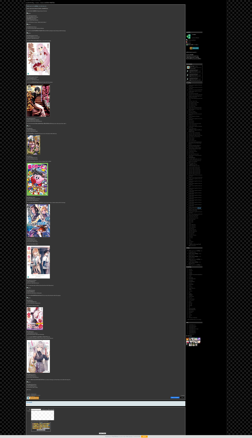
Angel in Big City (192, 288)
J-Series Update (191, 139)
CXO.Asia (190, 286)
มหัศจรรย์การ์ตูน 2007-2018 (194, 165)
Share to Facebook (175, 397)
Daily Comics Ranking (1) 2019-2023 (195, 214)
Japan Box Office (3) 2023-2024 (194, 171)
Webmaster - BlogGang (193, 317)
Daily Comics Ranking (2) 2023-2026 (195, 98)
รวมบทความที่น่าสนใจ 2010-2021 (195, 159)
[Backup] (190, 242)
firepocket (190, 312)
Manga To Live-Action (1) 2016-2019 (195, 177)
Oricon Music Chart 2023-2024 (194, 136)
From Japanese (191, 233)
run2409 (190, 315)
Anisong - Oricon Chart (193, 101)
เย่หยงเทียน (191, 284)
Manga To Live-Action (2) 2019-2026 (195, 89)
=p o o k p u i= (191, 300)
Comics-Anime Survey (193, 124)
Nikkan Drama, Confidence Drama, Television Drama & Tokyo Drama (195, 148)
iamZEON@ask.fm (192, 330)
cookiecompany (192, 299)
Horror (190, 223)
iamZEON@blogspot (192, 326)
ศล (189, 306)
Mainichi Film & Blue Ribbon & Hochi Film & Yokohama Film (194, 146)
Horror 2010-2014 (192, 219)
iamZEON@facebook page (193, 328)
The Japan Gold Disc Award (194, 154)
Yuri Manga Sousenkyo (193, 112)
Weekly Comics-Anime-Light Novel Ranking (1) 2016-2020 (195, 210)
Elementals (191, 277)
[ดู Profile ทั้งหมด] (195, 37)
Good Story (191, 236)
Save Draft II (191, 241)
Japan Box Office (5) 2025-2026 (194, 134)
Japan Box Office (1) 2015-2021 (194, 173)
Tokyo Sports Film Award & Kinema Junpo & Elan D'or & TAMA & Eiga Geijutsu (195, 143)
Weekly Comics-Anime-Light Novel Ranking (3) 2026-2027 (195, 97)
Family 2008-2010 (192, 224)
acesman (190, 271)
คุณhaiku (28, 404)
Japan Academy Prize (192, 140)
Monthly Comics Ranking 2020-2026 (195, 94)
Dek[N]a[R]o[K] (192, 281)
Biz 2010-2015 (191, 228)
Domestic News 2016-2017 (193, 215)
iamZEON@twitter (192, 327)
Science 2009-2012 (192, 227)
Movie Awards (191, 152)
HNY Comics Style (192, 162)
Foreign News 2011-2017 (193, 216)
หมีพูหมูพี (190, 294)
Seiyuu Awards (191, 121)
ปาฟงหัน (190, 273)
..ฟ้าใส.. (190, 289)
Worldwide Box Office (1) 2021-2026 (195, 135)
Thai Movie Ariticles (192, 235)
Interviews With (191, 232)
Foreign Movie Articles (193, 151)
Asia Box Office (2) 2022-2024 (194, 167)
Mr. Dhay (190, 269)
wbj (189, 292)
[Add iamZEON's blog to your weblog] (194, 319)
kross (190, 313)
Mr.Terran (190, 302)
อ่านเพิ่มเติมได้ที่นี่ (136, 436)
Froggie (190, 293)
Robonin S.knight (192, 308)
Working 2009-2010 (192, 229)
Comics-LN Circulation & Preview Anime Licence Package (195, 161)
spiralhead (191, 270)
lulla (190, 316)
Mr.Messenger (191, 296)
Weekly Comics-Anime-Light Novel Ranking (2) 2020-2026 (195, 208)
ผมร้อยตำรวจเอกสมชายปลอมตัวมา (195, 274)
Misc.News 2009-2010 (193, 231)
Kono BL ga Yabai (192, 106)
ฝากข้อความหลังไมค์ (191, 40)
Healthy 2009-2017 (192, 225)
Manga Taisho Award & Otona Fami (195, 107)
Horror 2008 (191, 221)
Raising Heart (191, 311)
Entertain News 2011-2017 (193, 218)
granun (190, 301)
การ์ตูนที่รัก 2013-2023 (193, 164)
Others (190, 240)
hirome (190, 285)
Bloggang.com (191, 334)
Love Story (191, 237)
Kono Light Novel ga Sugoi (194, 102)
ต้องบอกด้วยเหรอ (192, 309)
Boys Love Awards (192, 111)
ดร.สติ (190, 276)
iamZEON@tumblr (192, 331)
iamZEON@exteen (192, 324)
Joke (190, 239)
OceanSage (191, 280)
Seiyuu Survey (191, 122)
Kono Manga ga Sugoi (193, 103)
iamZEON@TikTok (192, 332)
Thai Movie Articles (192, 150)
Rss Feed (188, 41)
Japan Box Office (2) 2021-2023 (194, 172)
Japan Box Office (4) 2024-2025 (194, 169)
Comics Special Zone (192, 128)
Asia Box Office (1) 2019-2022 (194, 168)
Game (190, 99)
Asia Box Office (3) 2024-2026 (194, 132)
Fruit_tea (190, 297)
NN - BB (190, 304)
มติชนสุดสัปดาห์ (192, 157)
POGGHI (190, 305)
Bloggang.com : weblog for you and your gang (33, 0)
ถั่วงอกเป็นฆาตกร (192, 278)
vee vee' (190, 282)
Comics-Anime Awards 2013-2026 (195, 123)
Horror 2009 (191, 220)
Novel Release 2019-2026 (193, 93)
